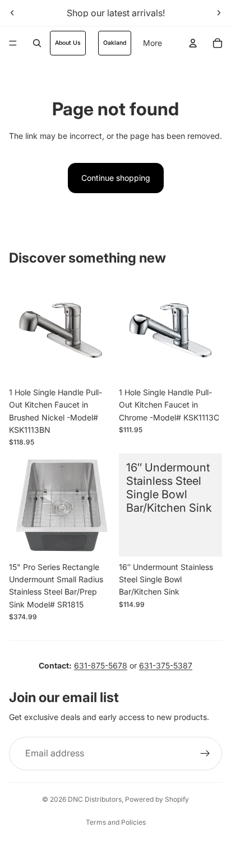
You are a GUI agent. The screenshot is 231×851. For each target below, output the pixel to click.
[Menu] (13, 43)
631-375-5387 (165, 665)
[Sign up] (205, 753)
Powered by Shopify (157, 799)
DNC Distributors (95, 799)
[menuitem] (152, 43)
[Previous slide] (12, 13)
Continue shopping (115, 178)
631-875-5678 (100, 665)
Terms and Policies (116, 822)
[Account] (193, 43)
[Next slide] (218, 13)
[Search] (37, 43)
